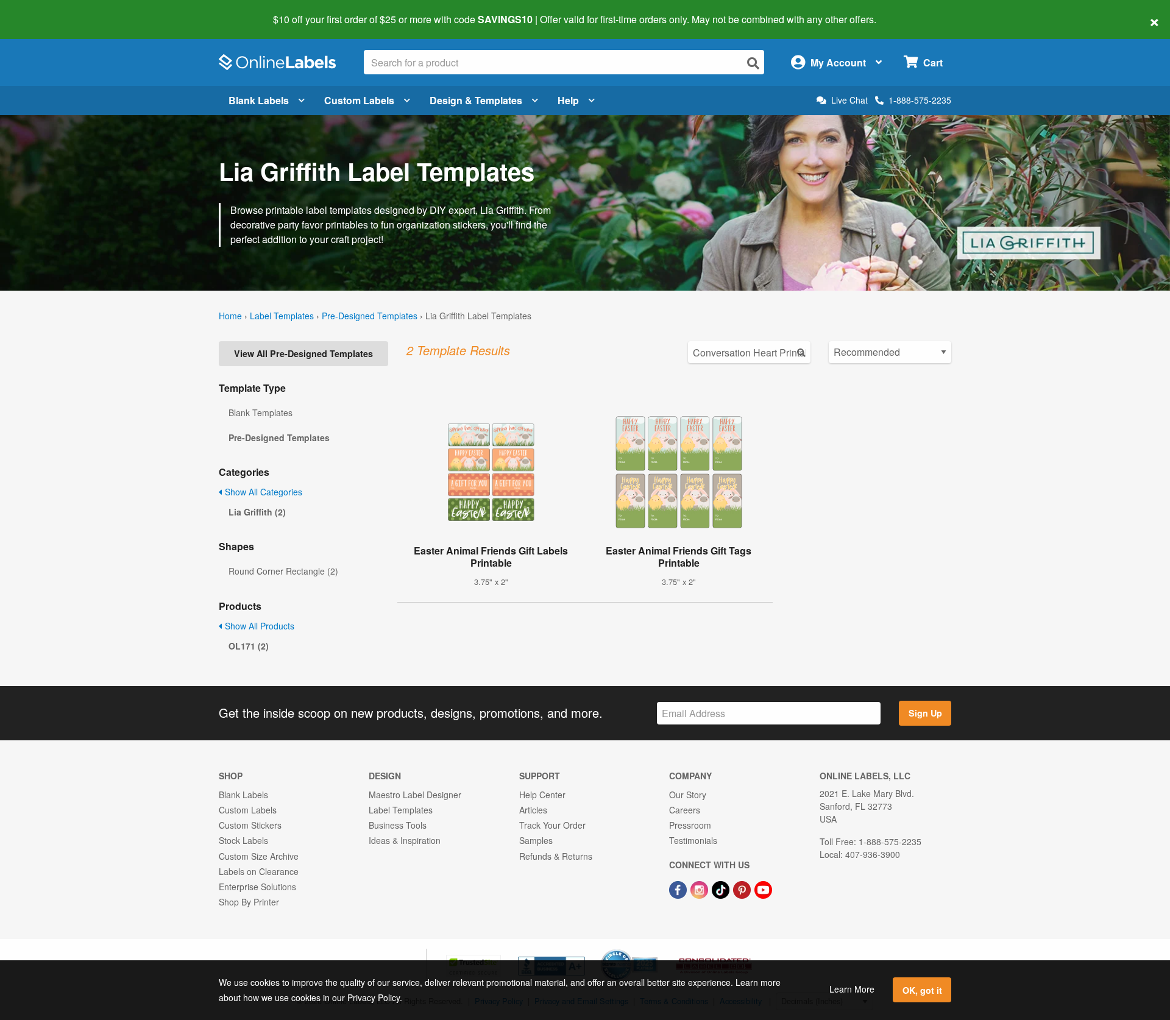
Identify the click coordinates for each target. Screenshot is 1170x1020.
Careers (684, 810)
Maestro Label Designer (415, 794)
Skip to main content (44, 11)
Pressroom (690, 825)
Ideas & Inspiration (405, 840)
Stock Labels (243, 840)
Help (568, 100)
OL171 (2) (249, 646)
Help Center (542, 794)
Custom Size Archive (259, 856)
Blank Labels (259, 100)
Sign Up (925, 713)
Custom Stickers (250, 825)
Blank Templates (260, 412)
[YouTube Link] (763, 888)
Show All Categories (262, 492)
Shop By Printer (249, 902)
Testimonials (693, 840)
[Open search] (753, 63)
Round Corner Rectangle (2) (283, 571)
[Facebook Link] (679, 888)
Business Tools (398, 825)
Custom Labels (359, 100)
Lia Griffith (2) (257, 512)
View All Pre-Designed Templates (303, 353)
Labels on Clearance (259, 871)
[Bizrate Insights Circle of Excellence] (653, 950)
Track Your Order (552, 825)
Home (230, 316)
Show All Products (258, 626)
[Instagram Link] (700, 888)
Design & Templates (476, 100)
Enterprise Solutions (257, 886)
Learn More (851, 989)
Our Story (687, 794)
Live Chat (849, 100)
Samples (536, 840)
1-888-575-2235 (919, 100)
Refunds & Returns (555, 856)
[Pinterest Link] (743, 888)
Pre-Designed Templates (369, 316)
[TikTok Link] (722, 888)
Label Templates (282, 316)
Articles (533, 810)
